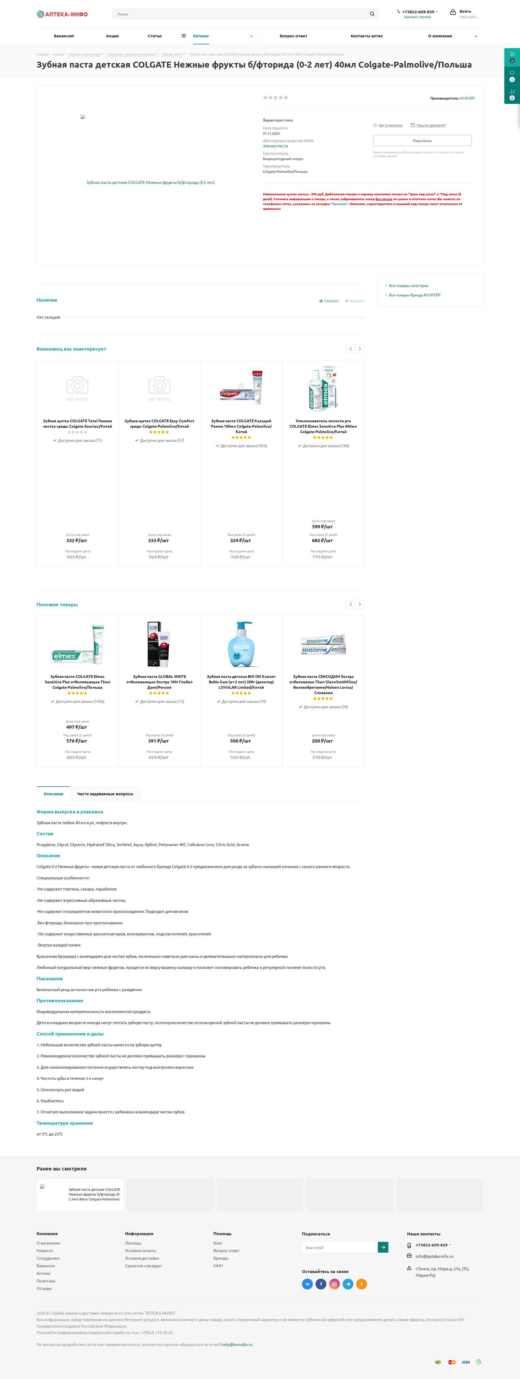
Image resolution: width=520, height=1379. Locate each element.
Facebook (321, 1284)
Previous (351, 349)
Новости (45, 1250)
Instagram (334, 1284)
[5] (286, 97)
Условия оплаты (140, 1250)
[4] (281, 97)
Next (359, 349)
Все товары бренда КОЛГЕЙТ (415, 294)
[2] (270, 97)
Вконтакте (307, 1284)
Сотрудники (48, 1258)
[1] (265, 97)
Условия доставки (142, 1258)
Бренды (220, 1258)
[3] (275, 97)
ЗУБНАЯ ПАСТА (275, 146)
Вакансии (46, 1265)
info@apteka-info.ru (435, 1256)
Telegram (348, 1284)
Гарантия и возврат (143, 1265)
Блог (217, 1242)
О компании (48, 1242)
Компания (47, 1233)
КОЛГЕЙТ (467, 98)
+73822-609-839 (418, 11)
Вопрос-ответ (226, 1250)
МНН (218, 1265)
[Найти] (372, 13)
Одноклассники (361, 1284)
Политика (46, 1280)
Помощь (133, 1242)
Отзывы (44, 1288)
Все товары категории (408, 285)
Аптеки (43, 1273)
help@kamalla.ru (237, 1344)
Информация (139, 1233)
